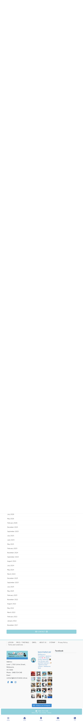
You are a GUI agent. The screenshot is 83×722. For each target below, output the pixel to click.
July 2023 (10, 587)
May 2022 (10, 608)
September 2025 (13, 531)
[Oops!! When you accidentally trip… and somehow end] (33, 696)
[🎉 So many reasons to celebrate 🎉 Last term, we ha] (33, 690)
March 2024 (11, 574)
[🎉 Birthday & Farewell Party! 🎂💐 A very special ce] (50, 679)
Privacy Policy (63, 642)
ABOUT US (42, 642)
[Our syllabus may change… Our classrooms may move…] (38, 696)
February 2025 (12, 548)
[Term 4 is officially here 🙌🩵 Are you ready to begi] (38, 679)
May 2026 (10, 519)
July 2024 (10, 565)
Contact (58, 720)
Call (75, 720)
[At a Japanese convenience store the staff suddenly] (44, 685)
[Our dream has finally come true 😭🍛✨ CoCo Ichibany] (50, 685)
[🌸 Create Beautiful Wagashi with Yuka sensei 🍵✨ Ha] (50, 690)
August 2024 (11, 561)
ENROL (34, 642)
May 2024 (10, 570)
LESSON (10, 642)
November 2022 (12, 599)
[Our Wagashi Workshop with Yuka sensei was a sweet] (44, 679)
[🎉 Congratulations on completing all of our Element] (44, 696)
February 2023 (12, 595)
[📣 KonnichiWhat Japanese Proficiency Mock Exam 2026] (50, 696)
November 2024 (12, 553)
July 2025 (10, 536)
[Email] (11, 682)
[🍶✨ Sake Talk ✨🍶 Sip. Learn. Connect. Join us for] (44, 673)
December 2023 (12, 578)
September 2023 (13, 582)
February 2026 (12, 523)
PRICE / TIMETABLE (22, 642)
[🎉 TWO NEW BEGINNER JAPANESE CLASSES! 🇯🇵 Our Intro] (33, 679)
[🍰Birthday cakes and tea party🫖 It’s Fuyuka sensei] (33, 685)
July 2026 (10, 514)
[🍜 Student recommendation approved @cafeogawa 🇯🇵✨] (44, 690)
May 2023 (10, 591)
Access (41, 720)
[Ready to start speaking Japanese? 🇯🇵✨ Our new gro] (38, 690)
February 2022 (12, 617)
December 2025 (12, 527)
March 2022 (11, 612)
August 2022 (11, 604)
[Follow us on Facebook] (8, 682)
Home (24, 720)
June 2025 (10, 540)
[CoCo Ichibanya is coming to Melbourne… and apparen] (38, 685)
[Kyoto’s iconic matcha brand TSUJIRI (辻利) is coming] (50, 673)
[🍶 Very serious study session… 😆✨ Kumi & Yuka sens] (33, 673)
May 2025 (10, 544)
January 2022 (12, 621)
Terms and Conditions (15, 645)
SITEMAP (52, 642)
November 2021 (12, 625)
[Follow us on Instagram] (15, 682)
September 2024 (13, 557)
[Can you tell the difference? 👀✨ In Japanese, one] (38, 673)
